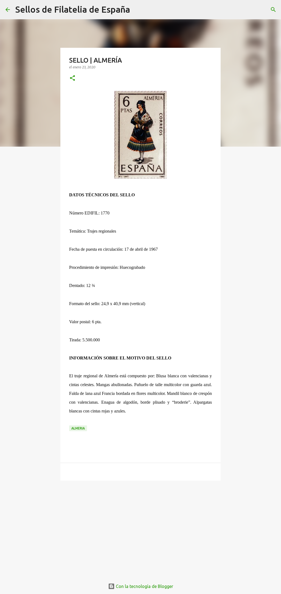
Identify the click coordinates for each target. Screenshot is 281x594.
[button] (72, 78)
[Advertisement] (140, 527)
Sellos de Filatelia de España (72, 9)
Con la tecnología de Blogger (144, 586)
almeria (78, 428)
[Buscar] (137, 9)
